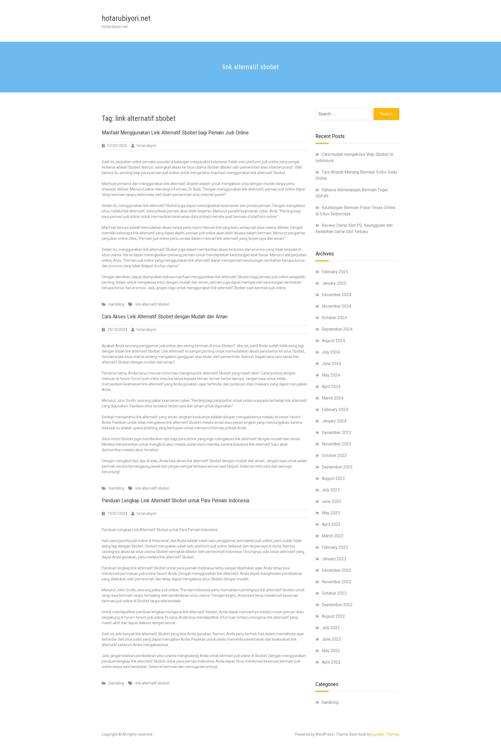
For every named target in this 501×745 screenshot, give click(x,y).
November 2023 (336, 444)
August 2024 (333, 340)
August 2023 (333, 478)
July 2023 (331, 489)
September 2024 (337, 329)
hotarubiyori (147, 146)
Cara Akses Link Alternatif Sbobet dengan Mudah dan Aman (165, 316)
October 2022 (334, 593)
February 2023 (335, 547)
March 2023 (332, 535)
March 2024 (332, 398)
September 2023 (337, 466)
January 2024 (334, 421)
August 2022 (333, 616)
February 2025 (335, 271)
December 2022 (336, 570)
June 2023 (331, 501)
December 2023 (336, 432)
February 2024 (335, 409)
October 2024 (334, 317)
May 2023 (331, 512)
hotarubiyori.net (126, 18)
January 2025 (334, 283)
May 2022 (331, 650)
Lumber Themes (385, 734)
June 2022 (331, 639)
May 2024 (331, 375)
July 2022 (331, 627)
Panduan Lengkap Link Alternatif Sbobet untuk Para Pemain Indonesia (175, 500)
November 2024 (336, 306)
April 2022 (331, 662)
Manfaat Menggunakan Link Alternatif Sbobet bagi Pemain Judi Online (175, 132)
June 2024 (331, 363)
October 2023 (334, 455)
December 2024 (336, 294)
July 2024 (331, 352)
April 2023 (331, 524)
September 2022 (337, 604)
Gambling (116, 304)
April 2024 (331, 386)
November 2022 (336, 581)
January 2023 (334, 558)
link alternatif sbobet (152, 304)
